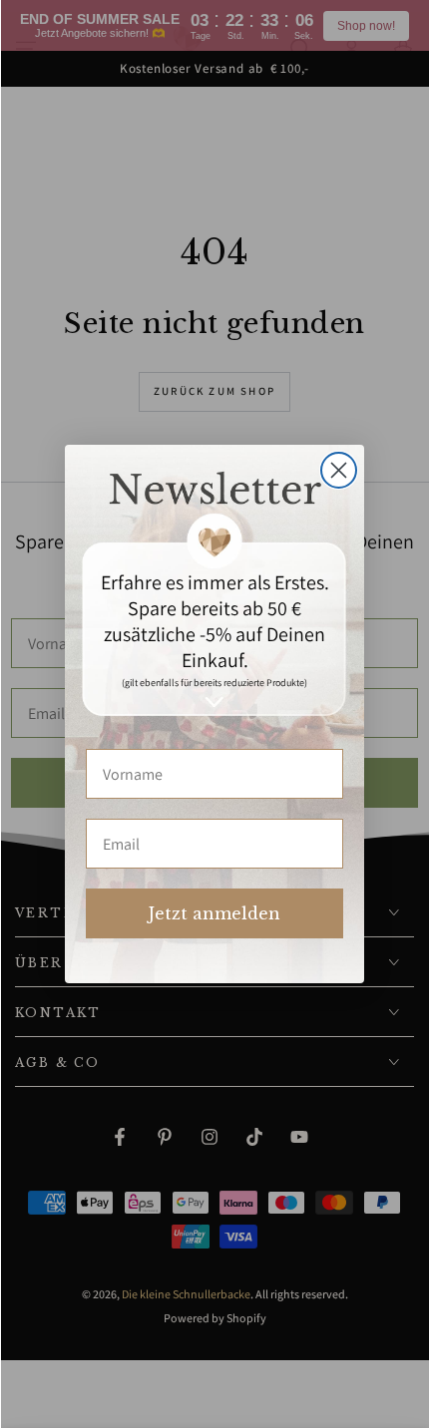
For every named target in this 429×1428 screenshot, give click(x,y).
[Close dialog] (338, 470)
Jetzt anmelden (214, 913)
